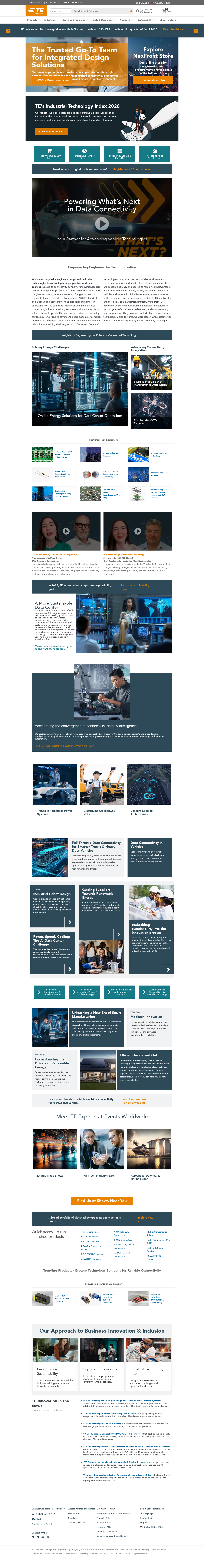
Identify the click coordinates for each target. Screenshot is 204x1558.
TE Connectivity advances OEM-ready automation (109, 1413)
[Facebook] (34, 1537)
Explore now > (145, 1219)
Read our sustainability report (135, 587)
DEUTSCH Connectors (93, 1254)
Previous (8, 31)
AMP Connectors (91, 1241)
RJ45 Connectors (91, 1231)
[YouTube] (44, 1537)
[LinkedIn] (39, 1537)
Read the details (173, 29)
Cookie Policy (70, 1553)
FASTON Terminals (92, 1259)
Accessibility (83, 1553)
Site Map (104, 1553)
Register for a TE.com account (132, 169)
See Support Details (42, 1524)
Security (94, 1553)
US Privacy (57, 1553)
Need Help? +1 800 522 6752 (58, 2)
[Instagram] (49, 1537)
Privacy (47, 1553)
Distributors (73, 1513)
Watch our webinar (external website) (134, 1100)
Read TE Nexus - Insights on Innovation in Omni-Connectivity (64, 745)
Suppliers (72, 1518)
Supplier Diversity (76, 1522)
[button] (102, 223)
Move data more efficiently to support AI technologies (53, 647)
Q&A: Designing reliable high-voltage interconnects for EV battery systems (122, 1400)
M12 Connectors (124, 1240)
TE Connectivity (36, 10)
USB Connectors (91, 1236)
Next (196, 31)
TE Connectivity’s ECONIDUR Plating (102, 1423)
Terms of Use (37, 1553)
